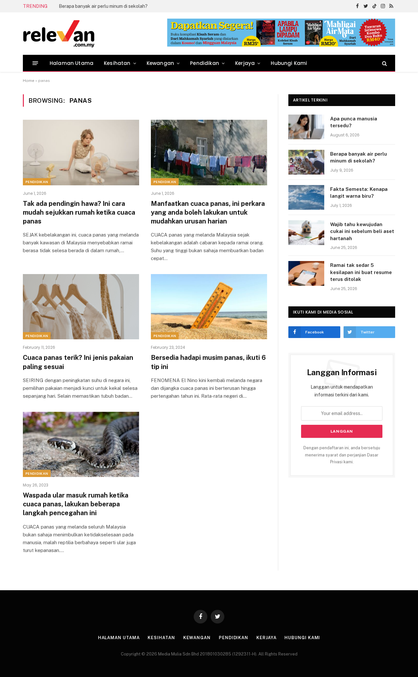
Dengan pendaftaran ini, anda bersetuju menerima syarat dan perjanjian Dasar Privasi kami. (341, 454)
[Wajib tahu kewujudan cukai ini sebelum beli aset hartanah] (306, 232)
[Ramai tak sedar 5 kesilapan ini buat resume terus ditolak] (306, 273)
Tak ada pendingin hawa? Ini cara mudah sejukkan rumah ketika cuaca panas (79, 212)
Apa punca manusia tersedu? (353, 122)
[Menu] (35, 63)
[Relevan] (96, 33)
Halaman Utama (71, 63)
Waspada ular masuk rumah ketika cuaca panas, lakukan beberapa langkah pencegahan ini (75, 504)
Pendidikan (204, 63)
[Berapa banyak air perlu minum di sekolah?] (306, 162)
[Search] (384, 63)
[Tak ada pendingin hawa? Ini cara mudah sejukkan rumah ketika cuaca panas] (81, 152)
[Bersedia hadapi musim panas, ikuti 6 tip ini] (209, 306)
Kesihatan (117, 63)
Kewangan (160, 63)
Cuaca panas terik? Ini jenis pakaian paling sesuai (78, 362)
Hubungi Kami (289, 63)
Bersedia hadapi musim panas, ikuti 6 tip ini (208, 362)
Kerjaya (245, 63)
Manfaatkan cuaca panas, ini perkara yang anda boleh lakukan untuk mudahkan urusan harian (208, 212)
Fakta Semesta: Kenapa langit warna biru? (359, 192)
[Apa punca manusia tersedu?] (306, 127)
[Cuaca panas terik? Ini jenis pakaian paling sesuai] (81, 306)
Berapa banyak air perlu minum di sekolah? (103, 6)
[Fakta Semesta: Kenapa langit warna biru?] (306, 197)
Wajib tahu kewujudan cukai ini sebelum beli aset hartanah (362, 231)
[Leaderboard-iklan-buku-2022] (281, 45)
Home (28, 80)
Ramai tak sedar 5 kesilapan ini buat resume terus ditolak (361, 272)
